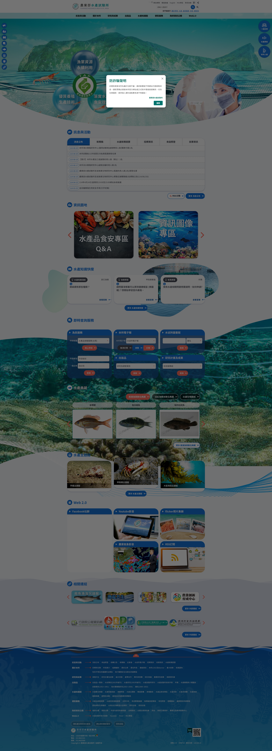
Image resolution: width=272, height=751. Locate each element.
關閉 (158, 103)
